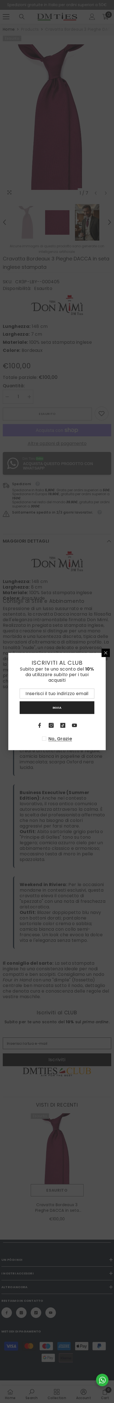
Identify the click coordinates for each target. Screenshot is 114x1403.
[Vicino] (106, 653)
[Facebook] (39, 725)
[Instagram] (51, 725)
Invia (57, 707)
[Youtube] (74, 725)
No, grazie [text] (60, 739)
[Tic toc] (63, 725)
